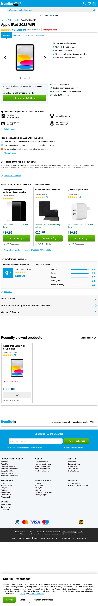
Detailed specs (9, 129)
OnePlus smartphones (42, 466)
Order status (39, 485)
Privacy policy (6, 509)
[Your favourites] (89, 4)
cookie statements (36, 594)
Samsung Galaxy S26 (8, 466)
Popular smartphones (12, 459)
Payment (38, 483)
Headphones (5, 492)
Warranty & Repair (41, 495)
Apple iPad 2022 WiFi (28, 20)
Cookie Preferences (47, 538)
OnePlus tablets (73, 471)
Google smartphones (42, 471)
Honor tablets (73, 469)
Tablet (10, 20)
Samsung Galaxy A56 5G (9, 469)
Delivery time (39, 488)
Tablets (72, 459)
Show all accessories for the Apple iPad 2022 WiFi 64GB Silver (28, 250)
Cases (3, 483)
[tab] (20, 78)
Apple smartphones (41, 462)
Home (3, 20)
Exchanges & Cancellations (44, 492)
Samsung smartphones (43, 464)
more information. (71, 534)
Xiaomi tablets (73, 466)
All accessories (6, 497)
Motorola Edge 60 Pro (8, 473)
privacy (22, 594)
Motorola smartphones (42, 469)
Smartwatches (6, 495)
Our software (5, 507)
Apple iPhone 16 (6, 464)
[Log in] (84, 4)
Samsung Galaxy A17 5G (9, 475)
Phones (38, 459)
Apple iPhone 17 (6, 462)
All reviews (8, 292)
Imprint (36, 538)
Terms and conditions (63, 538)
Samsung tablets (74, 464)
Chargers (4, 488)
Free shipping (14, 244)
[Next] (44, 57)
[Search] (94, 10)
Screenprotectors (7, 485)
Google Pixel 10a (7, 471)
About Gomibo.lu (18, 538)
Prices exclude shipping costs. (72, 532)
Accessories (7, 480)
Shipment (38, 490)
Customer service (43, 480)
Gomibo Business (74, 483)
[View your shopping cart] (94, 4)
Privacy (28, 538)
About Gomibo (6, 505)
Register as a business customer (79, 485)
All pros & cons (10, 153)
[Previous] (5, 57)
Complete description (12, 176)
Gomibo (4, 502)
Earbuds (4, 490)
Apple (17, 20)
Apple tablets (72, 462)
